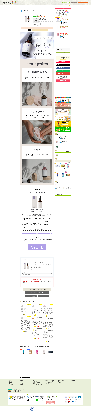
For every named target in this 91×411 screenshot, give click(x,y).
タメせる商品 (21, 5)
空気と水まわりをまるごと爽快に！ (61, 13)
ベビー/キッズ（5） (66, 187)
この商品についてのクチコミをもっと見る (46, 343)
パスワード (57, 44)
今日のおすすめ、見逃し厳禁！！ (60, 11)
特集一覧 (21, 384)
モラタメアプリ (73, 381)
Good (26, 314)
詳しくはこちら (14, 399)
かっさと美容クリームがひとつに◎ (61, 15)
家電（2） (57, 188)
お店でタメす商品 (45, 5)
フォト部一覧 (22, 383)
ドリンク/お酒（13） (67, 184)
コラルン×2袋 (62, 37)
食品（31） (57, 184)
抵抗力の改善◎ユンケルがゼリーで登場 (61, 12)
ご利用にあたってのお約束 (37, 382)
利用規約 (34, 383)
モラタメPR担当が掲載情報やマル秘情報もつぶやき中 (33, 397)
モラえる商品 (9, 5)
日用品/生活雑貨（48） (59, 187)
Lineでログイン (60, 70)
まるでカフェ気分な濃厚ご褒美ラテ (61, 14)
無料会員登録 (66, 2)
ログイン (74, 2)
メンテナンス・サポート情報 (50, 381)
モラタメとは (81, 5)
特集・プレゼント (69, 5)
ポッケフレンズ (60, 382)
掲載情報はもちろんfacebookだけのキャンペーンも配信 (41, 397)
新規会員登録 (10, 382)
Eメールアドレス (58, 41)
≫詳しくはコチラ (62, 78)
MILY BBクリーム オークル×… (63, 141)
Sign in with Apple (60, 64)
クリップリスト (82, 2)
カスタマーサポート (36, 381)
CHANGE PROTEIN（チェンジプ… (30, 357)
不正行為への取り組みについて (37, 384)
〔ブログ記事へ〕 (34, 324)
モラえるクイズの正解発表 (49, 382)
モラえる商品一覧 (22, 382)
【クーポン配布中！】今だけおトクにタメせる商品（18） (67, 190)
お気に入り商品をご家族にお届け (60, 10)
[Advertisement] (63, 206)
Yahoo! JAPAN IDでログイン (62, 61)
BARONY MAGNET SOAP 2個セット (50, 357)
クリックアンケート (61, 381)
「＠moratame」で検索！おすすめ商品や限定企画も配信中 (41, 400)
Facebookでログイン (61, 67)
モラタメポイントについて (11, 384)
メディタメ (33, 5)
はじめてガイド (10, 383)
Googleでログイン (60, 73)
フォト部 (57, 5)
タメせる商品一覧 (22, 381)
